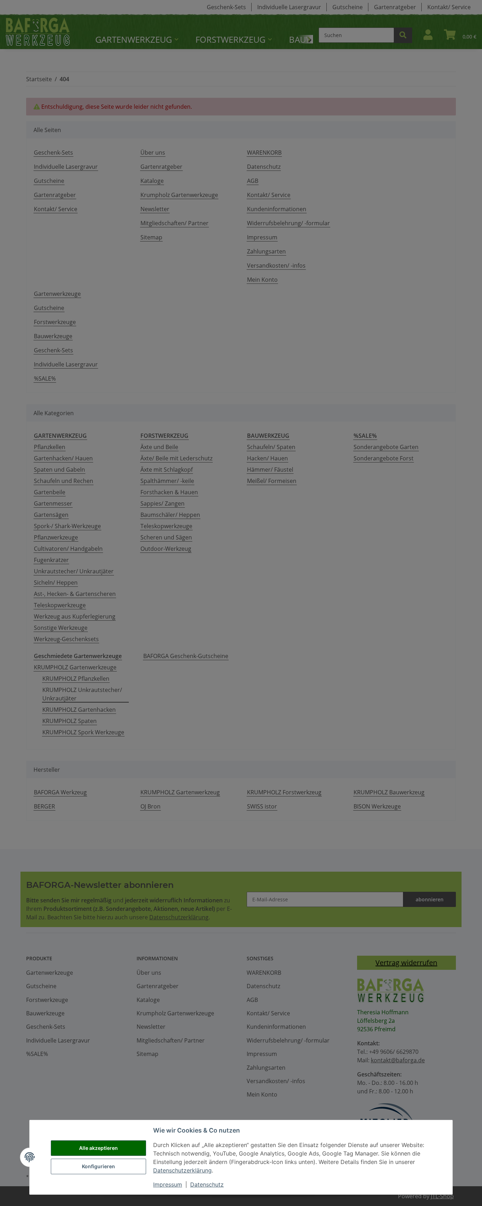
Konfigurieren (98, 1166)
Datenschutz (207, 1184)
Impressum (167, 1184)
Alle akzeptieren (98, 1148)
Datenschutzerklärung (182, 1170)
